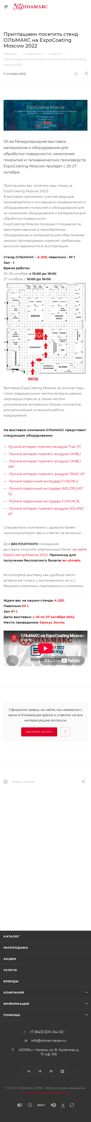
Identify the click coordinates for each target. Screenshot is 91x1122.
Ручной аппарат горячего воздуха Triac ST (44, 447)
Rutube (51, 1071)
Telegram (40, 1071)
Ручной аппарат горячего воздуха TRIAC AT (47, 474)
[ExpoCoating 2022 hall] (45, 331)
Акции (10, 959)
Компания (14, 992)
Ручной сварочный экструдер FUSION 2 (43, 481)
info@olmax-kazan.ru (48, 1040)
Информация (16, 1003)
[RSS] (76, 73)
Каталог (12, 936)
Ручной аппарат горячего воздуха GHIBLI (45, 454)
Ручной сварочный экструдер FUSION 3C (44, 501)
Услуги (10, 970)
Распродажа (16, 947)
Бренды (11, 981)
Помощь (12, 1015)
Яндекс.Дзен (62, 1071)
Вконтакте (28, 1071)
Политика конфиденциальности (45, 1093)
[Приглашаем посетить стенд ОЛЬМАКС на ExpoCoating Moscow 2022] (45, 115)
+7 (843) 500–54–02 (46, 1032)
